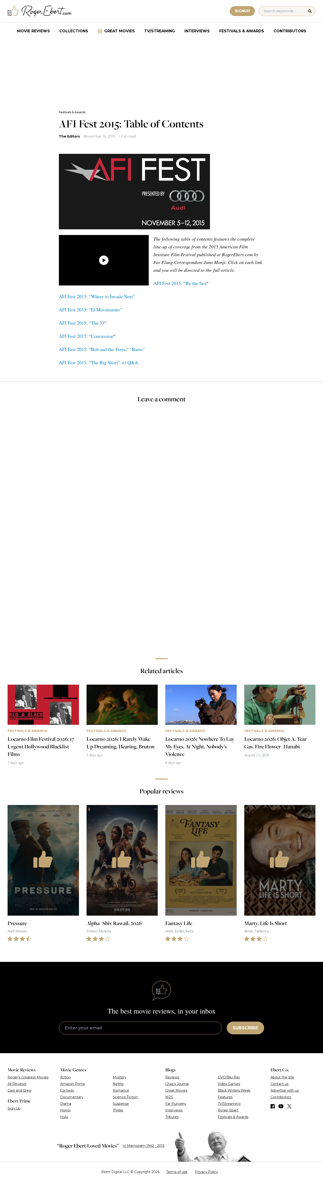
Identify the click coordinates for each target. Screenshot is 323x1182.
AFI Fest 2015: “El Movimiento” (90, 309)
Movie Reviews (33, 31)
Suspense (121, 1104)
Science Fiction (125, 1097)
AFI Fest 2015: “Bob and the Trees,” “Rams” (102, 349)
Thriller (118, 1110)
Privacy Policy (206, 1172)
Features (225, 1097)
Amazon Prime (72, 1084)
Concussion (102, 336)
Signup (242, 11)
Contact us (279, 1084)
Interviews (197, 31)
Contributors (290, 31)
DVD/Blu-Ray (229, 1077)
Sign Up (14, 1108)
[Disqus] (161, 588)
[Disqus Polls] (161, 470)
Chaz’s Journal (177, 1084)
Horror (65, 1110)
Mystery (119, 1077)
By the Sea (196, 283)
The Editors (69, 136)
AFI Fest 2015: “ (169, 283)
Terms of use (177, 1172)
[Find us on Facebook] (273, 1106)
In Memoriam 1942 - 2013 (144, 1146)
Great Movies (119, 31)
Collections (73, 31)
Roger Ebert (228, 1110)
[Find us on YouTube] (281, 1106)
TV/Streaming (159, 31)
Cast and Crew (19, 1090)
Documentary (71, 1097)
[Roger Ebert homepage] (39, 11)
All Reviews (17, 1084)
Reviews (172, 1077)
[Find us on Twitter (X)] (289, 1106)
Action (65, 1077)
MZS (169, 1097)
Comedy (67, 1090)
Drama (65, 1104)
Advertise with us (285, 1090)
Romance (121, 1090)
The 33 (97, 323)
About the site (282, 1077)
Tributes (172, 1117)
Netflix (118, 1084)
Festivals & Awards (241, 31)
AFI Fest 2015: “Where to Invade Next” (97, 296)
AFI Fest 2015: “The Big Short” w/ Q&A (98, 362)
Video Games (229, 1084)
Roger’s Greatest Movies (28, 1077)
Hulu (64, 1117)
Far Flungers (175, 1104)
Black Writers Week (234, 1090)
